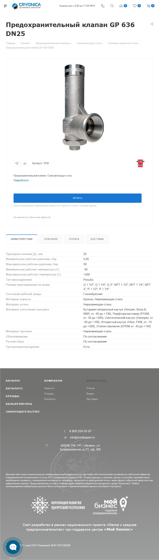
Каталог (13, 380)
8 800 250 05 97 (80, 431)
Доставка (97, 239)
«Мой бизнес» (118, 529)
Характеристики (22, 239)
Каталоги (14, 388)
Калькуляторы (19, 403)
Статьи (90, 388)
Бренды (12, 396)
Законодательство (23, 411)
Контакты (49, 399)
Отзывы (49, 393)
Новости (49, 388)
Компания (53, 380)
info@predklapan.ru (82, 437)
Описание (51, 239)
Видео (90, 393)
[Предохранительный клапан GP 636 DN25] (79, 107)
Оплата (74, 239)
